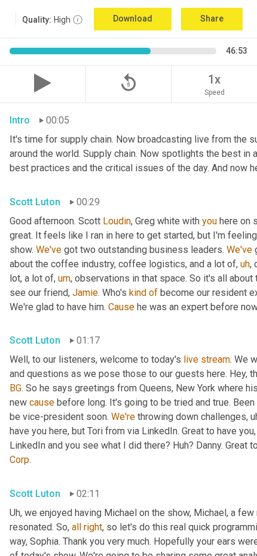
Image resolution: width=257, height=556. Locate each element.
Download (132, 18)
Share (212, 18)
